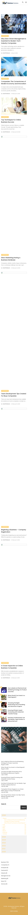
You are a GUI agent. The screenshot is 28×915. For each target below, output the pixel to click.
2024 (4, 840)
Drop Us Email (14, 911)
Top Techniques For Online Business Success (11, 121)
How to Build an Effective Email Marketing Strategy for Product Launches (17, 689)
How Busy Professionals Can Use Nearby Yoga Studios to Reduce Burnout (16, 719)
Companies (5, 36)
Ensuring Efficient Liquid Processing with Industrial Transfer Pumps (16, 712)
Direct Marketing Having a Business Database (10, 259)
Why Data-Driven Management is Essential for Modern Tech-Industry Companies (13, 41)
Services (3, 884)
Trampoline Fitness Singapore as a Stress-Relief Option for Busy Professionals (12, 789)
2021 (3, 849)
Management (5, 876)
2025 (4, 837)
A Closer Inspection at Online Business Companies (12, 667)
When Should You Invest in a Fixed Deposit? (16, 696)
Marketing (4, 878)
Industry (3, 873)
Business (3, 862)
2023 (4, 843)
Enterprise (4, 867)
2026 (4, 815)
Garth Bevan (6, 53)
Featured (3, 870)
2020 (4, 852)
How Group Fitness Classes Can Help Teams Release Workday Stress (13, 795)
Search (3, 804)
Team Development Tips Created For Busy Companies (13, 395)
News (2, 881)
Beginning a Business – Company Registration (13, 531)
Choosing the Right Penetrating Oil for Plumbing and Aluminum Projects (16, 704)
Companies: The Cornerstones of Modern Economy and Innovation (13, 82)
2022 (4, 846)
